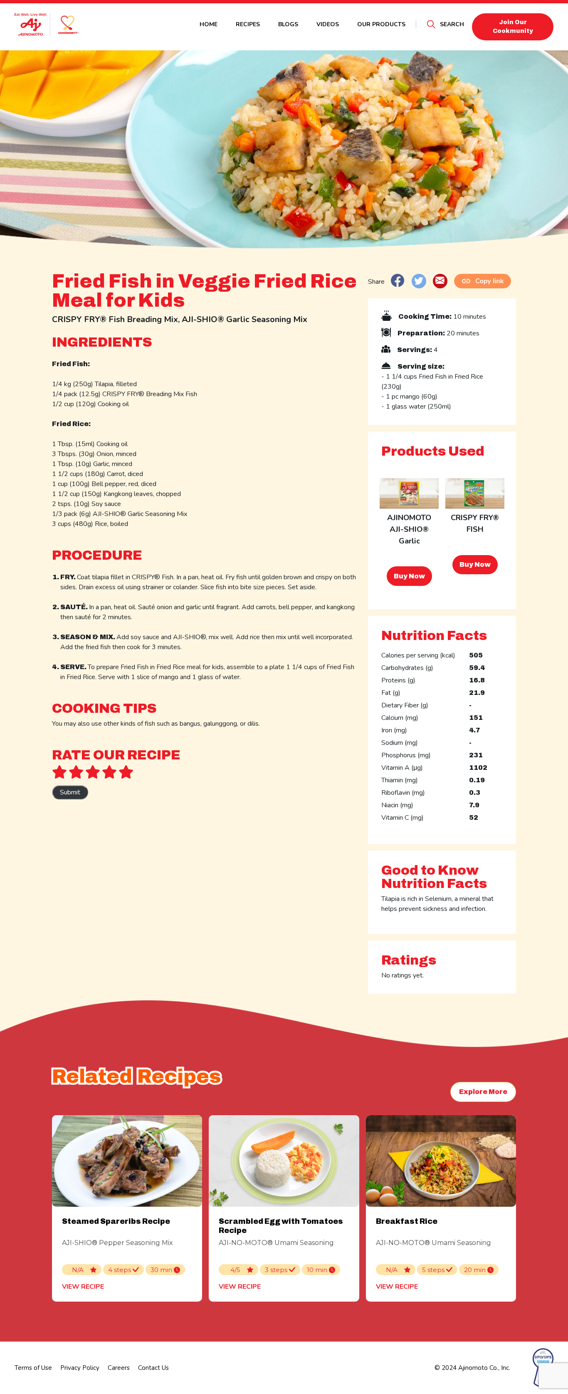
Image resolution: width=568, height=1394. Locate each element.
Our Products (381, 24)
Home (208, 24)
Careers (119, 1368)
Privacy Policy (79, 1368)
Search (452, 24)
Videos (327, 24)
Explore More (483, 1091)
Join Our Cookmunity (513, 26)
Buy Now (409, 576)
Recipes (248, 24)
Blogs (288, 24)
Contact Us (153, 1368)
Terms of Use (33, 1368)
